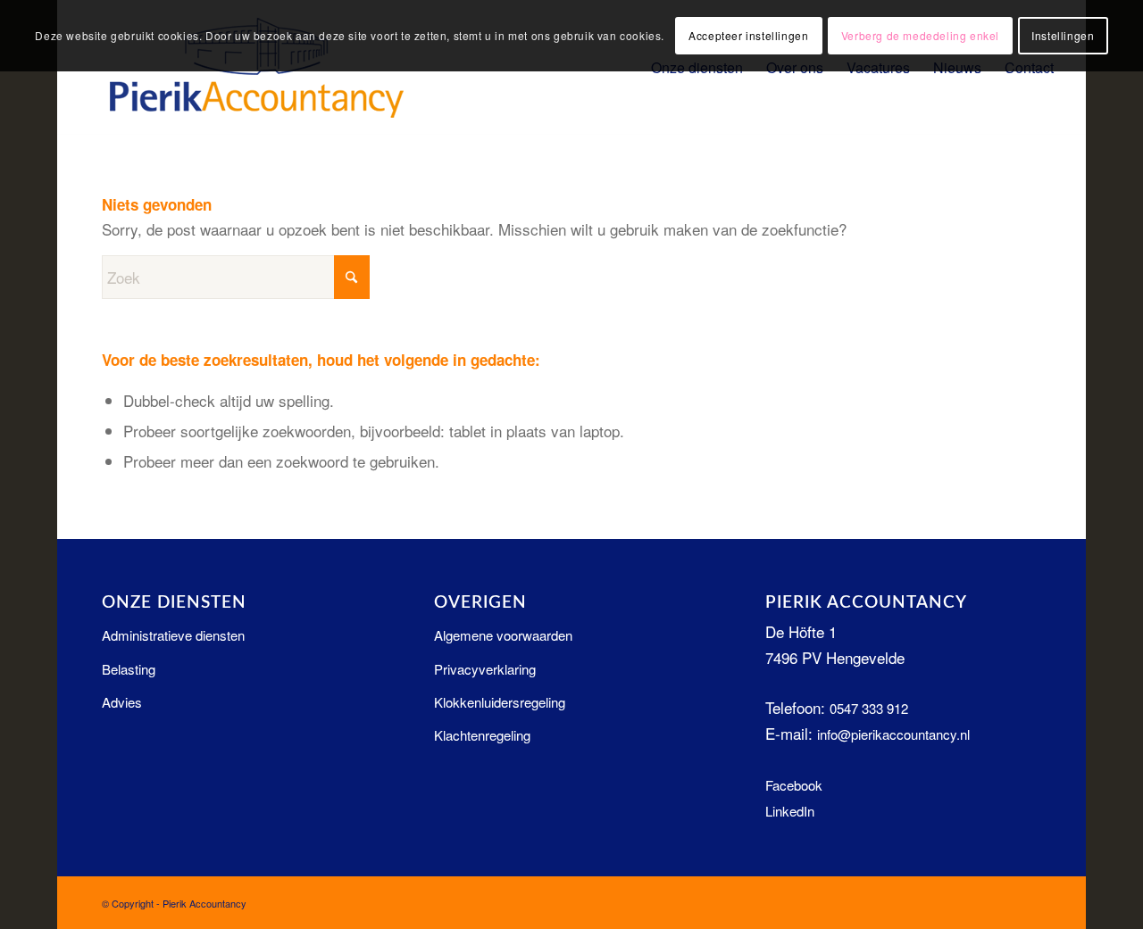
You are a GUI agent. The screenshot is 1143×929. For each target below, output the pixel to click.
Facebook (793, 785)
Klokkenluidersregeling (499, 702)
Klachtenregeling (482, 735)
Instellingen (1062, 35)
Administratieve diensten (173, 635)
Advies (122, 702)
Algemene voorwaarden (503, 635)
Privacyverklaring (485, 668)
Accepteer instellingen (748, 35)
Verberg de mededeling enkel (920, 35)
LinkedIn (789, 810)
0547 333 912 (869, 708)
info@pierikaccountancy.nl (893, 734)
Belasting (128, 668)
